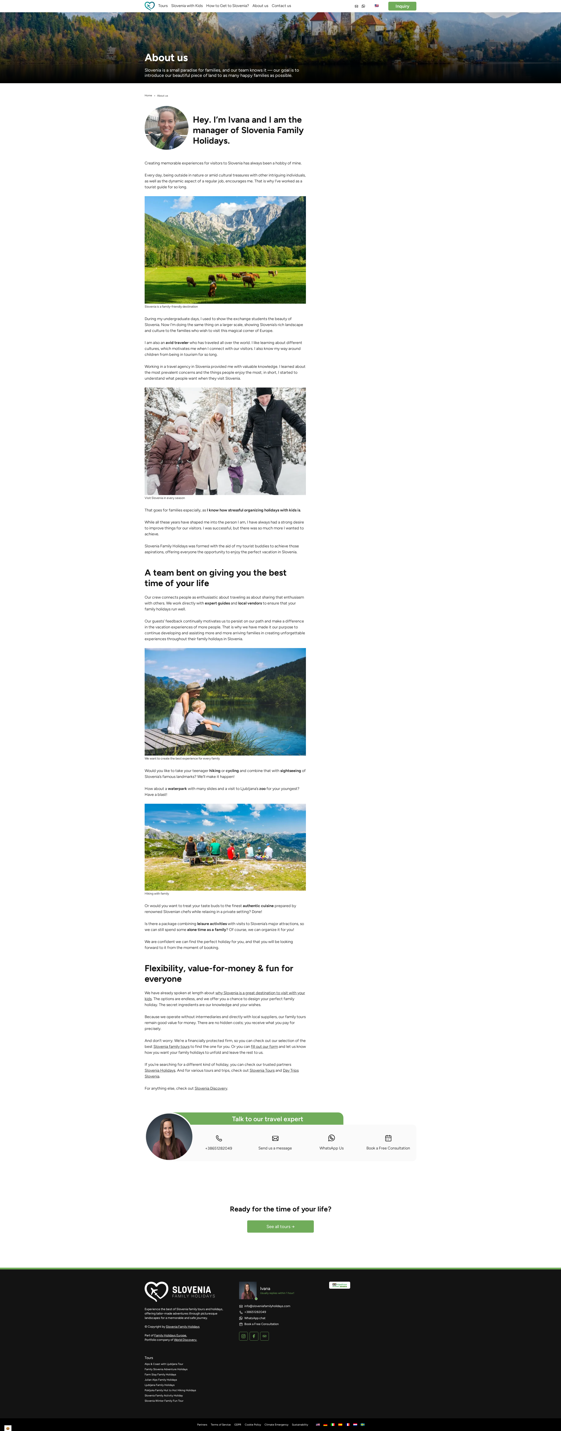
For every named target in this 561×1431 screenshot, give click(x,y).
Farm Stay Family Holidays (160, 1374)
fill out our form (264, 1046)
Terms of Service (221, 1424)
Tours (163, 5)
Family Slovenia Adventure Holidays (166, 1369)
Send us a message (275, 1148)
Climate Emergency (276, 1424)
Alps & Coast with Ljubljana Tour (164, 1364)
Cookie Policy (253, 1424)
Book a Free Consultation (388, 1148)
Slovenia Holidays (160, 1070)
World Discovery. (185, 1340)
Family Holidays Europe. (170, 1335)
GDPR (237, 1424)
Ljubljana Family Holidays (160, 1385)
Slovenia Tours (262, 1070)
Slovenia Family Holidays (183, 1327)
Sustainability (300, 1424)
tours (149, 1358)
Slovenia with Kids (187, 5)
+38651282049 (218, 1148)
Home (148, 95)
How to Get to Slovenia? (227, 5)
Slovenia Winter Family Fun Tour (164, 1400)
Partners (202, 1424)
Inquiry (402, 6)
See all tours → (280, 1226)
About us (260, 5)
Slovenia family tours (171, 1046)
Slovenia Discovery (211, 1088)
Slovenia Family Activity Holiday (164, 1395)
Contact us (281, 5)
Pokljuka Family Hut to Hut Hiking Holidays (170, 1390)
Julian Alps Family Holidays (161, 1379)
